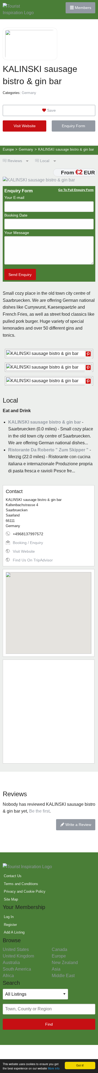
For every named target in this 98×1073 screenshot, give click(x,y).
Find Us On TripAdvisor (33, 560)
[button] (48, 609)
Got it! (80, 1065)
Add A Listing (14, 932)
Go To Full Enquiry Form (76, 190)
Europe (59, 956)
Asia (56, 969)
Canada (59, 949)
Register (10, 925)
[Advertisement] (49, 711)
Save (51, 110)
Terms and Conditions (21, 884)
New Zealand (65, 962)
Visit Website (25, 126)
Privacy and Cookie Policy (24, 891)
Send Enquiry (20, 274)
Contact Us (13, 876)
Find (49, 1024)
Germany (29, 93)
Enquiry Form (73, 126)
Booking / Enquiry (28, 542)
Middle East (63, 975)
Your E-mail (14, 197)
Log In (9, 917)
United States (16, 949)
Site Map (11, 899)
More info (54, 1068)
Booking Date (15, 215)
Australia (11, 962)
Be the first (39, 811)
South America (17, 969)
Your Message (16, 232)
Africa (8, 975)
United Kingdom (18, 956)
